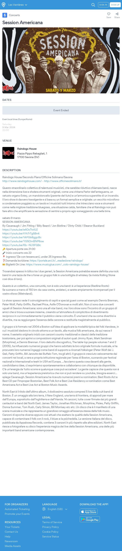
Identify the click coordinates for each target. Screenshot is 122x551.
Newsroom (11, 541)
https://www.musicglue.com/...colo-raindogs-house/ (57, 264)
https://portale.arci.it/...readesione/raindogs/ (56, 260)
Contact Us (11, 531)
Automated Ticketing (17, 509)
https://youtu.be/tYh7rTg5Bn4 (20, 233)
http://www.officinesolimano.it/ (63, 181)
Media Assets (13, 546)
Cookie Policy (50, 531)
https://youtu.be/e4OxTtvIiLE (20, 229)
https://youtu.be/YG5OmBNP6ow (23, 241)
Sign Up (115, 5)
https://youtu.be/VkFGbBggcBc (22, 237)
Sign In (103, 5)
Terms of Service (52, 522)
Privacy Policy (50, 527)
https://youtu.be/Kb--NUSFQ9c (21, 245)
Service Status (50, 536)
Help (7, 536)
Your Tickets (12, 527)
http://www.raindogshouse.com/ (22, 181)
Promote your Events (17, 513)
